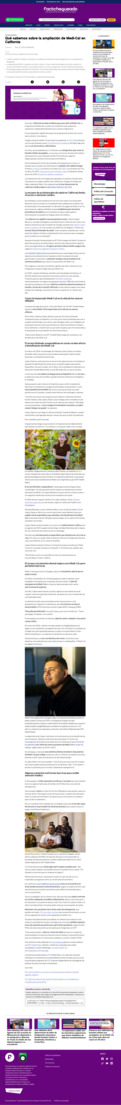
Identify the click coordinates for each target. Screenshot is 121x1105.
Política (47, 25)
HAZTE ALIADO (14, 1091)
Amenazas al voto (53, 2)
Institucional (96, 29)
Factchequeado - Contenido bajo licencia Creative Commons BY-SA (28, 1101)
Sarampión (40, 2)
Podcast (23, 29)
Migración (29, 25)
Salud (38, 25)
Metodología (58, 29)
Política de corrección (52, 1066)
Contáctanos (101, 174)
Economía (71, 25)
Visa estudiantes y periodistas (73, 2)
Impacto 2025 (84, 29)
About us (33, 29)
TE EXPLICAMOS (11, 35)
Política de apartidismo (52, 1055)
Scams (80, 25)
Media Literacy (45, 29)
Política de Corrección (103, 191)
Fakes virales (90, 25)
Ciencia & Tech (58, 25)
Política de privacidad (61, 1101)
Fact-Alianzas (71, 29)
